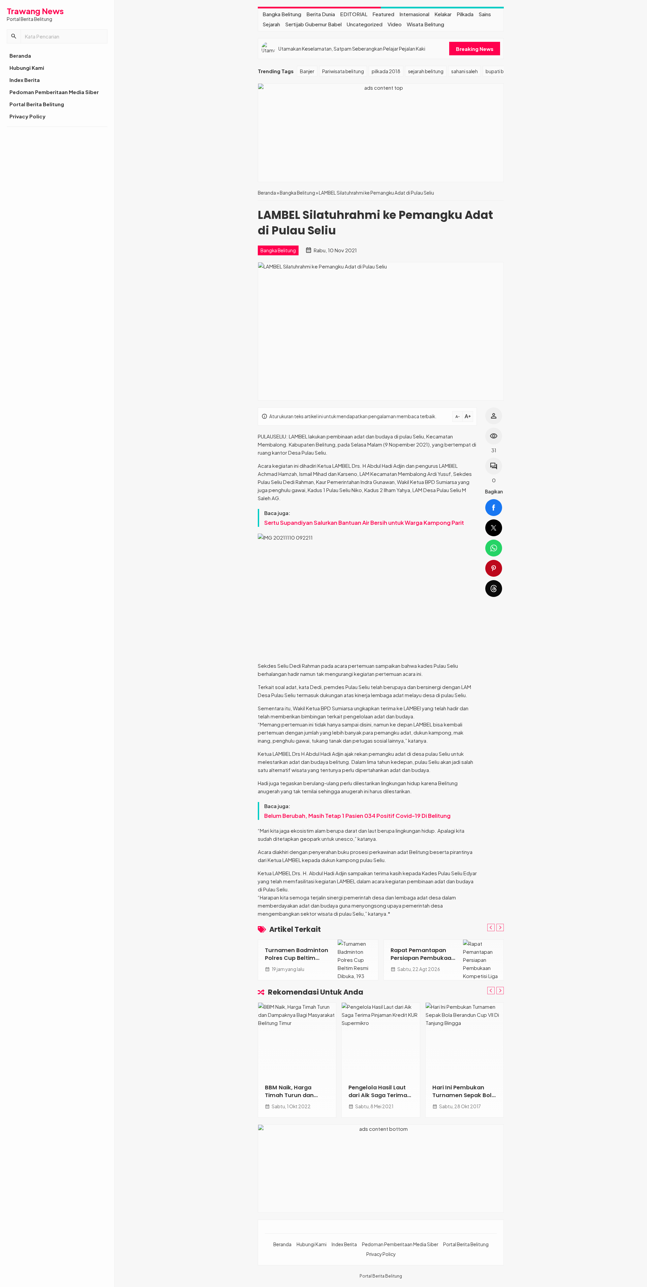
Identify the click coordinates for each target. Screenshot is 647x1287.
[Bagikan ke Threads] (493, 588)
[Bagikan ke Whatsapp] (493, 548)
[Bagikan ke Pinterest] (493, 568)
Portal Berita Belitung (36, 104)
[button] (14, 36)
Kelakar (443, 14)
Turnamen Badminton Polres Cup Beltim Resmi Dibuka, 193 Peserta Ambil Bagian (296, 961)
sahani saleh (464, 71)
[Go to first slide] (500, 927)
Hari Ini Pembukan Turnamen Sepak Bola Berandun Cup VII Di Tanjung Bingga (463, 1099)
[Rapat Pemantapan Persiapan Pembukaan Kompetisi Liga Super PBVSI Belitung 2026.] (483, 960)
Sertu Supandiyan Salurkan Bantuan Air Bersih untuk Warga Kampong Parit (364, 522)
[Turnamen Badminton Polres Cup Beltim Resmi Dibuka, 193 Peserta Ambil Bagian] (358, 960)
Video (395, 24)
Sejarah (271, 24)
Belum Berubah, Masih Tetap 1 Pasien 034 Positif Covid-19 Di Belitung (357, 815)
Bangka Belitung (282, 14)
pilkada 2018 (386, 71)
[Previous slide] (491, 927)
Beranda (20, 55)
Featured (383, 14)
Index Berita (24, 80)
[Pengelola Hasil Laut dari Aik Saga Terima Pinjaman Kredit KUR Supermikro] (381, 1040)
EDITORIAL (353, 14)
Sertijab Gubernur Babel (313, 24)
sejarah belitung (425, 71)
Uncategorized (364, 24)
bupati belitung (502, 71)
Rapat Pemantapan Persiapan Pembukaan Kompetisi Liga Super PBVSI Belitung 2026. (423, 961)
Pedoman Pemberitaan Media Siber (54, 92)
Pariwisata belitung (343, 71)
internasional (414, 14)
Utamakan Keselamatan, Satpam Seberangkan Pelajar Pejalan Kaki (351, 49)
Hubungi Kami (26, 67)
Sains (485, 14)
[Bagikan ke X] (493, 527)
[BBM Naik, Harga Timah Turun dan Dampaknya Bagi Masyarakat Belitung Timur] (297, 1040)
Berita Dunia (320, 14)
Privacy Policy (27, 116)
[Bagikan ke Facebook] (493, 507)
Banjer (307, 71)
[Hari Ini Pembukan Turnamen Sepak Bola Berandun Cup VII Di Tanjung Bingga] (464, 1040)
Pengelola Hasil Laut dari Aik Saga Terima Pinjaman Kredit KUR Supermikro (377, 1099)
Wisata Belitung (425, 24)
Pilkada (465, 14)
